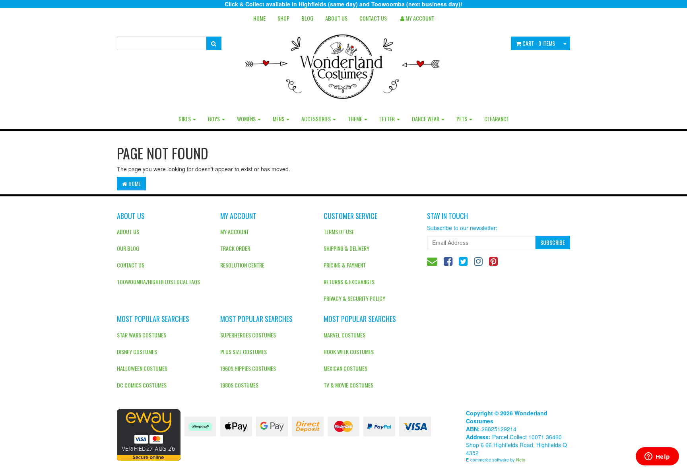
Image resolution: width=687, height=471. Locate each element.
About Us (336, 18)
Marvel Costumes (344, 335)
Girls (185, 118)
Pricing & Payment (345, 265)
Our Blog (128, 248)
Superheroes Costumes (248, 335)
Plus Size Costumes (243, 351)
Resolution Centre (242, 265)
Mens (279, 118)
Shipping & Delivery (346, 248)
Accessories (316, 118)
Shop (283, 18)
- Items (538, 43)
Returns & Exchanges (349, 281)
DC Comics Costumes (142, 385)
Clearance (496, 118)
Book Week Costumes (349, 351)
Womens (247, 118)
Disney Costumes (137, 351)
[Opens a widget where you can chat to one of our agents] (657, 457)
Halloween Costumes (142, 368)
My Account (234, 231)
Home (259, 18)
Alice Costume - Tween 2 (51, 439)
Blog (307, 18)
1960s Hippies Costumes (248, 368)
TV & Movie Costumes (348, 385)
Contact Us (373, 18)
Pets (462, 118)
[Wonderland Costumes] (343, 64)
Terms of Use (339, 231)
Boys (214, 118)
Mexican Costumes (345, 368)
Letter (387, 118)
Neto (520, 459)
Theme (355, 118)
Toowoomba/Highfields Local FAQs (158, 281)
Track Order (235, 248)
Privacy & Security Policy (354, 298)
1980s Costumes (239, 385)
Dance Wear (426, 118)
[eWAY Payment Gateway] (148, 434)
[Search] (213, 43)
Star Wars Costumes (141, 335)
